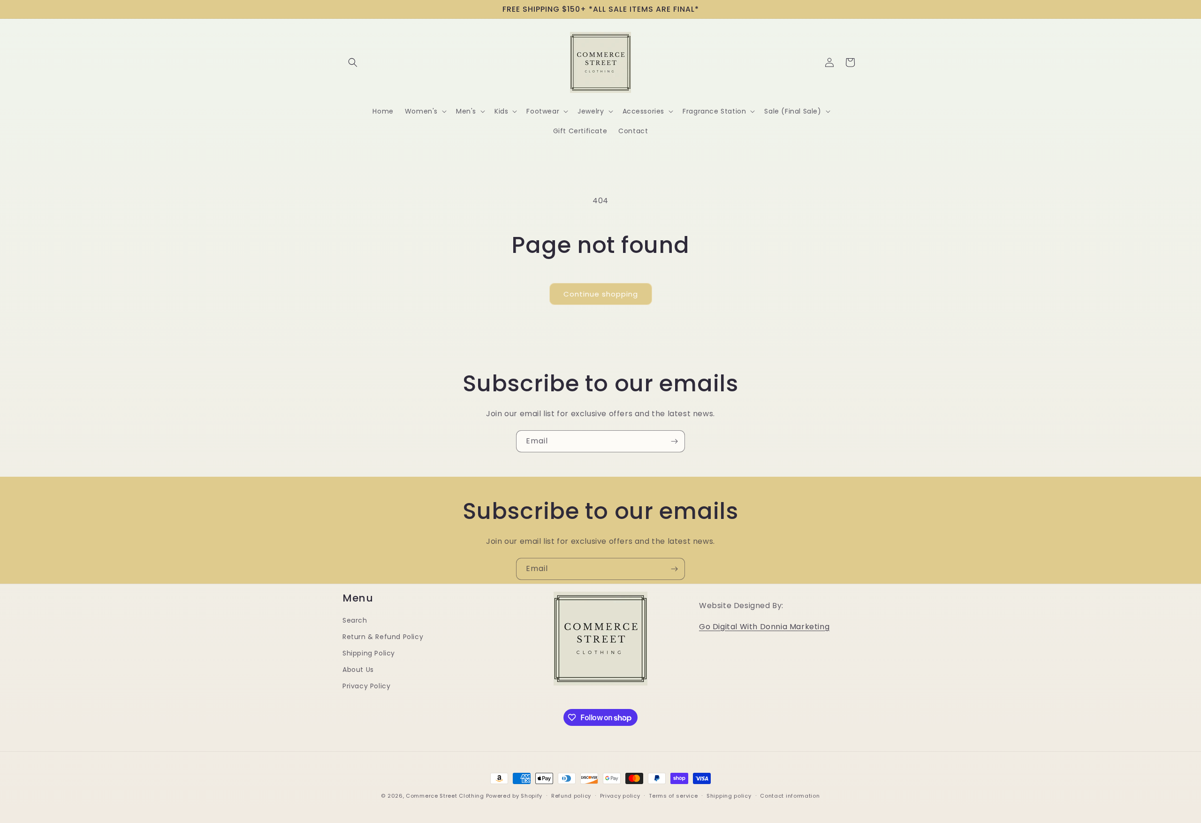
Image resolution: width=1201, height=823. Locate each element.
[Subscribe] (674, 441)
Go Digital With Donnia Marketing (764, 626)
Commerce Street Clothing (446, 796)
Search (354, 620)
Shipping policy (729, 796)
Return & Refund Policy (382, 636)
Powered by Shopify (514, 796)
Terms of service (673, 796)
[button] (352, 62)
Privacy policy (620, 796)
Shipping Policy (368, 653)
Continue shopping (600, 294)
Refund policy (571, 796)
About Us (358, 669)
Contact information (790, 796)
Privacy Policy (366, 686)
